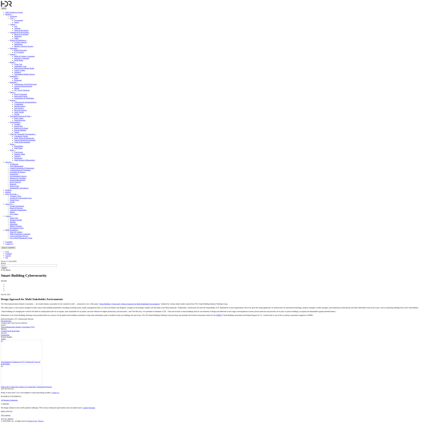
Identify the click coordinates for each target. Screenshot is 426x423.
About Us (9, 204)
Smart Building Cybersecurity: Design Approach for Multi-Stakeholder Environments (129, 304)
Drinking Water (19, 154)
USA (7, 252)
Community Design (21, 136)
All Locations (5, 415)
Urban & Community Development (22, 134)
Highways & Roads (21, 128)
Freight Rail (18, 126)
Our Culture (14, 214)
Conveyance (18, 152)
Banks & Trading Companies (24, 56)
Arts (15, 26)
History (12, 212)
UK (6, 258)
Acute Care (18, 64)
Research (13, 184)
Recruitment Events (17, 228)
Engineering (14, 174)
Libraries (17, 28)
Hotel (16, 78)
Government (18, 20)
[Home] (6, 6)
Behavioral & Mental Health (24, 68)
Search (3, 263)
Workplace (18, 36)
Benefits (13, 222)
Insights (8, 192)
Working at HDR (16, 220)
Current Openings (89, 408)
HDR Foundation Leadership (20, 234)
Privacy (41, 421)
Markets (8, 14)
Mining (16, 88)
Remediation (18, 146)
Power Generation (20, 94)
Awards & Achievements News (21, 198)
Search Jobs (14, 218)
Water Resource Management (24, 160)
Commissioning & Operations (20, 170)
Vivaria (16, 114)
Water (12, 150)
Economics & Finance (17, 172)
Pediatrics (17, 72)
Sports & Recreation (21, 30)
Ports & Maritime (20, 130)
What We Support (16, 232)
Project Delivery (15, 182)
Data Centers (18, 118)
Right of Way (14, 186)
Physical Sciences (20, 110)
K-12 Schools (19, 52)
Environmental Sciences (18, 176)
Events (12, 202)
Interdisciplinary (20, 106)
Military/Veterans (16, 226)
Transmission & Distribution (24, 98)
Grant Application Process (19, 236)
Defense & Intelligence (18, 40)
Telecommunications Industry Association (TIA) (18, 327)
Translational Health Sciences (24, 74)
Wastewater (18, 158)
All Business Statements (9, 400)
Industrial (13, 82)
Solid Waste (18, 148)
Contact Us (9, 244)
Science (12, 100)
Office (16, 38)
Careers (8, 216)
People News (14, 200)
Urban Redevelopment (22, 142)
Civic (12, 18)
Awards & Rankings (17, 206)
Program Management (17, 180)
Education (13, 48)
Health (12, 62)
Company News (15, 196)
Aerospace (13, 16)
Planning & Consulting (18, 178)
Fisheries (17, 156)
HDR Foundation (11, 230)
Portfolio (8, 190)
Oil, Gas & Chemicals (22, 90)
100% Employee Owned (14, 12)
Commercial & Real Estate (19, 32)
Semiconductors (19, 120)
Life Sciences (19, 108)
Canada (8, 256)
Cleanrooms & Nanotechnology (25, 102)
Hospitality (13, 76)
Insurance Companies (21, 58)
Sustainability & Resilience (19, 188)
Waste (12, 144)
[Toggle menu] (31, 116)
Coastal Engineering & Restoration (22, 168)
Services (8, 162)
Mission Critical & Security (23, 46)
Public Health (19, 112)
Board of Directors (16, 208)
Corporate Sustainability (18, 210)
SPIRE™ (219, 315)
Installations (18, 44)
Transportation (15, 122)
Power (12, 92)
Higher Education (20, 50)
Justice (16, 22)
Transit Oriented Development (24, 140)
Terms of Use (32, 421)
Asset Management (16, 166)
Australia (8, 254)
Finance (12, 54)
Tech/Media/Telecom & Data (20, 116)
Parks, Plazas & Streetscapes (24, 138)
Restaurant (18, 80)
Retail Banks (18, 60)
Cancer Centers (19, 70)
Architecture (14, 164)
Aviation (17, 124)
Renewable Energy (21, 96)
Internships (13, 224)
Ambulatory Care (20, 66)
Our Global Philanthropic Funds (21, 238)
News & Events (11, 194)
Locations (8, 242)
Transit (16, 132)
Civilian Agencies (20, 42)
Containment (18, 104)
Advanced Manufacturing (23, 86)
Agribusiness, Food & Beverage (25, 84)
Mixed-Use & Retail (21, 34)
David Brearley (6, 321)
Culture (12, 24)
